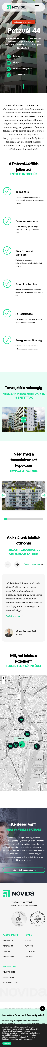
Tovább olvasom (13, 616)
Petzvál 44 (8, 946)
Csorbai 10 (8, 940)
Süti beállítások (10, 982)
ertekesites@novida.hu (27, 905)
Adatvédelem (9, 972)
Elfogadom (7, 1043)
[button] (3, 495)
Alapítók (29, 946)
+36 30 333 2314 (26, 902)
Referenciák (30, 951)
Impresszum (8, 977)
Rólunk (28, 940)
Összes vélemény (32, 564)
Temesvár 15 (8, 956)
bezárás (42, 1008)
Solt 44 (6, 951)
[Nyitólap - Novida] (18, 7)
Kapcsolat (29, 956)
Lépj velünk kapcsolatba (23, 870)
